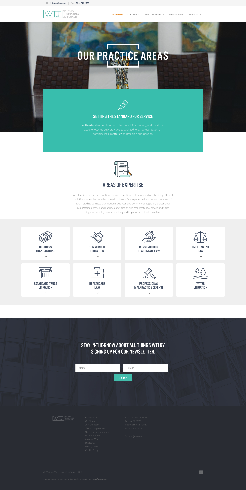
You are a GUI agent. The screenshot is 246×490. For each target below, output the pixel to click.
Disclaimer (90, 443)
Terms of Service (97, 479)
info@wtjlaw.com (58, 3)
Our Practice (117, 14)
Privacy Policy (92, 446)
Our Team (132, 14)
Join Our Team (92, 424)
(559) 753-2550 (82, 3)
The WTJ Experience (152, 14)
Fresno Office (91, 439)
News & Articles (176, 14)
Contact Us (193, 14)
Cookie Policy (91, 450)
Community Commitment (98, 432)
